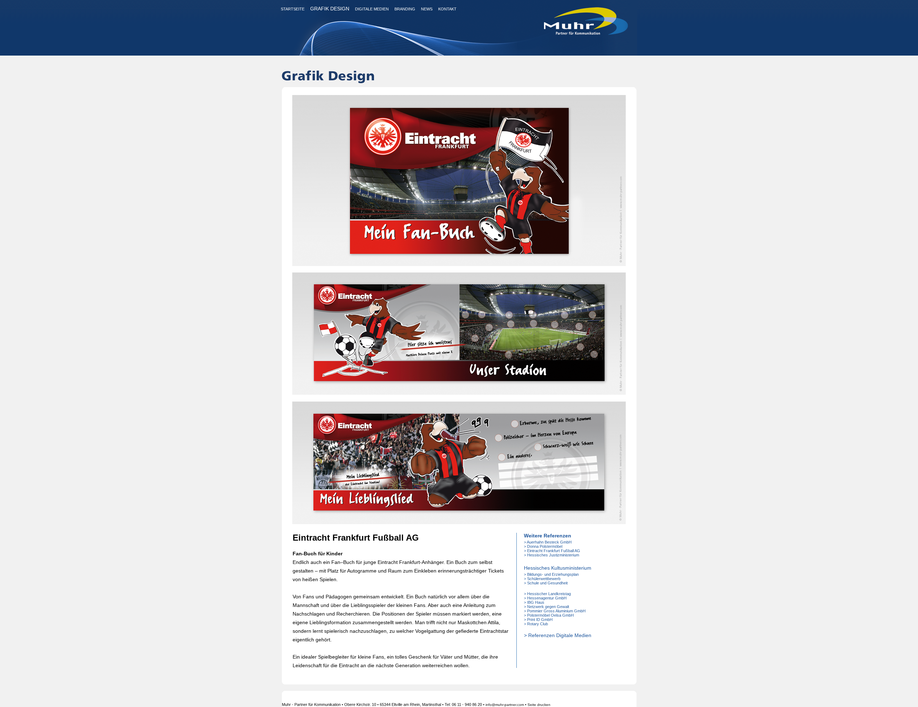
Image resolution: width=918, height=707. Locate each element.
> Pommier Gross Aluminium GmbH (555, 611)
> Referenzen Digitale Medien (557, 635)
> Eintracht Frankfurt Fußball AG (552, 551)
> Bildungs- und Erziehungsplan (551, 574)
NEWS (426, 9)
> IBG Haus (534, 602)
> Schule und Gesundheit (546, 583)
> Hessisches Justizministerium (551, 555)
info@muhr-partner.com (505, 705)
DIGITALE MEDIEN (372, 9)
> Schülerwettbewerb (542, 578)
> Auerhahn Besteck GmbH (548, 542)
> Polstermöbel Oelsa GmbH (549, 615)
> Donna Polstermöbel (543, 546)
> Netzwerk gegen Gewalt (546, 606)
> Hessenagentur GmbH (545, 598)
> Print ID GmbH (538, 619)
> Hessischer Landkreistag (547, 594)
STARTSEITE (292, 9)
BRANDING (404, 9)
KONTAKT (447, 9)
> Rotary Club (536, 624)
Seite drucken (538, 705)
